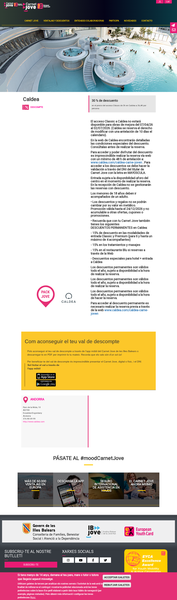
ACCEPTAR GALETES (116, 577)
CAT (168, 2)
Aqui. (33, 597)
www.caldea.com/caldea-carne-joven (116, 162)
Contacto (146, 21)
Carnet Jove (31, 21)
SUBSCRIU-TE (31, 564)
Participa (114, 21)
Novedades (130, 21)
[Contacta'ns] (173, 30)
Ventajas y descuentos (56, 21)
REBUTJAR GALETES (116, 585)
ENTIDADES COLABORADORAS (89, 21)
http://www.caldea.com (34, 421)
